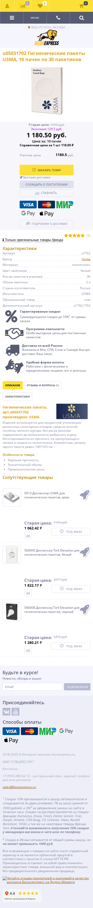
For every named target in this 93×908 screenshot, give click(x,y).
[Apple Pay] (46, 213)
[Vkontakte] (6, 712)
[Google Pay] (28, 213)
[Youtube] (15, 712)
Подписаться (77, 687)
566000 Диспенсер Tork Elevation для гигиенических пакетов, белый (52, 552)
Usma (86, 259)
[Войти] (7, 6)
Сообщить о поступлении (46, 184)
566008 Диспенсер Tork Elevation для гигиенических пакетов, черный (52, 610)
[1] (66, 235)
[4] (78, 235)
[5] (83, 235)
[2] (70, 235)
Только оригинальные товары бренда (33, 240)
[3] (74, 235)
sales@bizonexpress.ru (19, 787)
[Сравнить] (28, 535)
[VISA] (28, 204)
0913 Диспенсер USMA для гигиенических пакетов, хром (46, 495)
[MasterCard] (46, 204)
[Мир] (64, 204)
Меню (35, 18)
